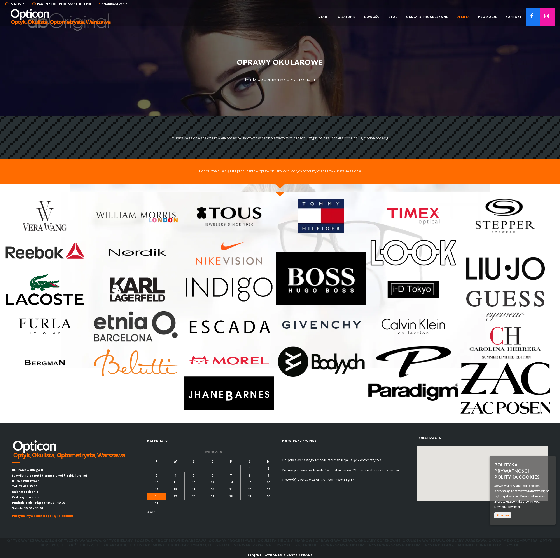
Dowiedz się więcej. (507, 506)
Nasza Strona (299, 555)
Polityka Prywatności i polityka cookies (43, 516)
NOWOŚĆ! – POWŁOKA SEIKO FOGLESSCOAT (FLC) (319, 480)
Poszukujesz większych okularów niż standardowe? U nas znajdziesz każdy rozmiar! (341, 470)
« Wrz (151, 512)
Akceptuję (502, 515)
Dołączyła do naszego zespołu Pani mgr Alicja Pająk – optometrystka (331, 460)
